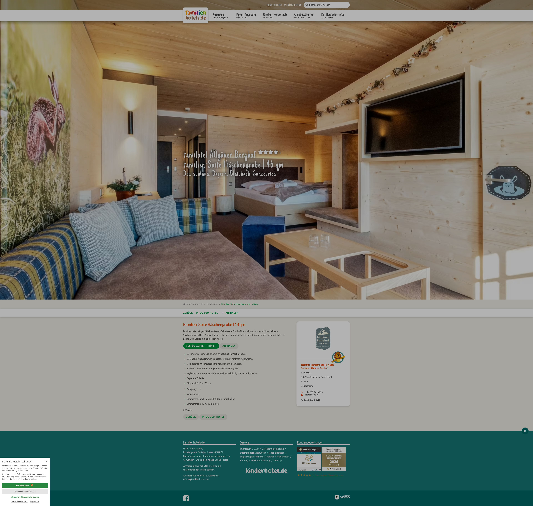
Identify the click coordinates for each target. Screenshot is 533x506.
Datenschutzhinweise (19, 502)
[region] (25, 472)
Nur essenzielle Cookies (25, 491)
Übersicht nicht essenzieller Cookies (25, 497)
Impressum (34, 502)
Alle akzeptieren (23, 485)
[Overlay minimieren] (46, 461)
